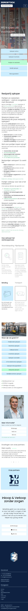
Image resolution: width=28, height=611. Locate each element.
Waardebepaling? (7, 6)
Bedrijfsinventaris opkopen (14, 374)
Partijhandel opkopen (14, 342)
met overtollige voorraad (12, 189)
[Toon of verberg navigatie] (25, 5)
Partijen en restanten (14, 62)
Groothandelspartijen (10, 152)
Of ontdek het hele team (8, 437)
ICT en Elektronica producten (12, 157)
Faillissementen (14, 350)
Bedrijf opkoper (14, 68)
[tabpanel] (14, 453)
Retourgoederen (14, 74)
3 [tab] (16, 462)
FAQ (2, 594)
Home (2, 589)
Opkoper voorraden (14, 358)
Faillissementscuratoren (10, 198)
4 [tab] (18, 462)
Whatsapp (14, 428)
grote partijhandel (9, 106)
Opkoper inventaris (14, 57)
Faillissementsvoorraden (11, 156)
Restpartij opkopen (14, 370)
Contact (3, 597)
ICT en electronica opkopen (14, 362)
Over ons (3, 596)
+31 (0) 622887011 (6, 574)
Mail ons (14, 431)
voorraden (14, 104)
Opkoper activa (14, 51)
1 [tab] (11, 462)
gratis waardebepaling (17, 35)
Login (2, 599)
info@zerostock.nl (7, 577)
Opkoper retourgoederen (14, 366)
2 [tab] (13, 462)
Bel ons (14, 435)
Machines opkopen (14, 346)
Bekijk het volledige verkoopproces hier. (12, 179)
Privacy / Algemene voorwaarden (10, 607)
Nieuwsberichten (5, 592)
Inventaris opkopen (14, 354)
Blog (2, 591)
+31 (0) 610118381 (6, 575)
